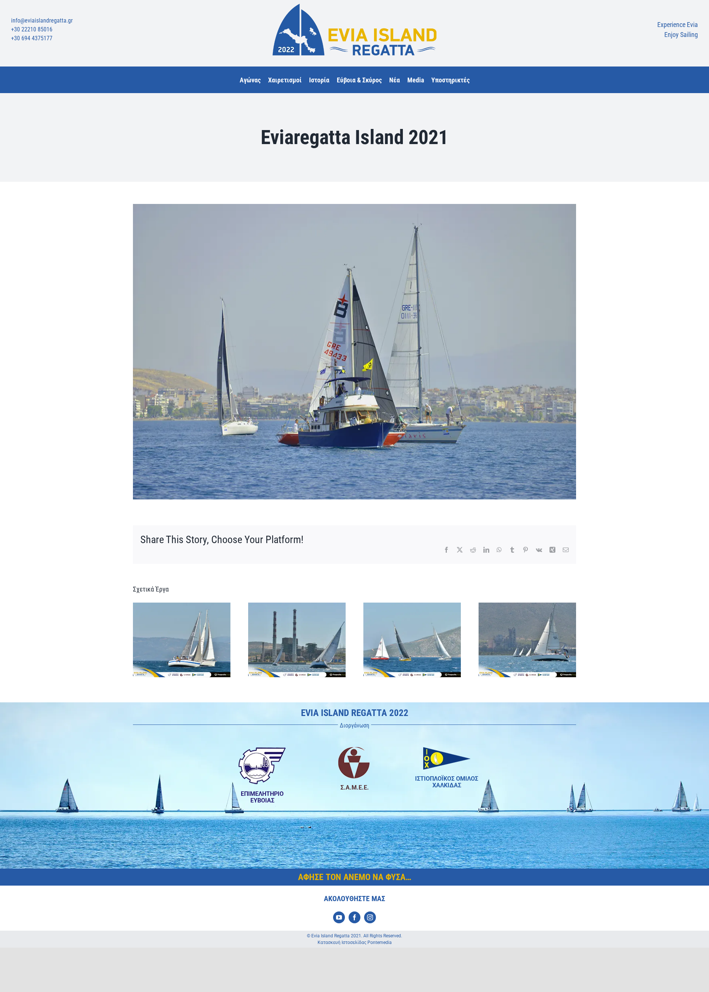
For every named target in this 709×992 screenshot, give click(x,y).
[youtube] (339, 917)
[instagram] (370, 917)
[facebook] (354, 917)
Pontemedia (379, 942)
